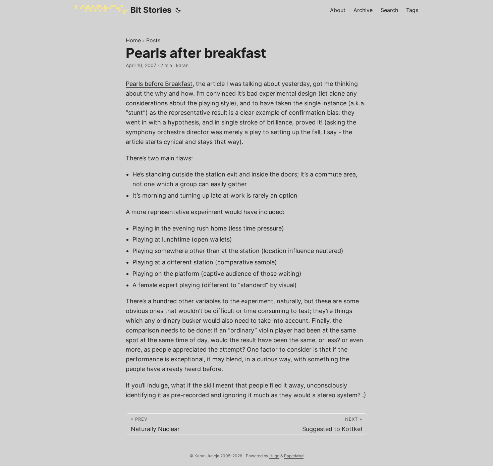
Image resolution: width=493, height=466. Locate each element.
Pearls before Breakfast (159, 83)
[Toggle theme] (178, 10)
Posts (153, 40)
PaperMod (294, 455)
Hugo (274, 455)
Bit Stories (150, 10)
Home (133, 40)
